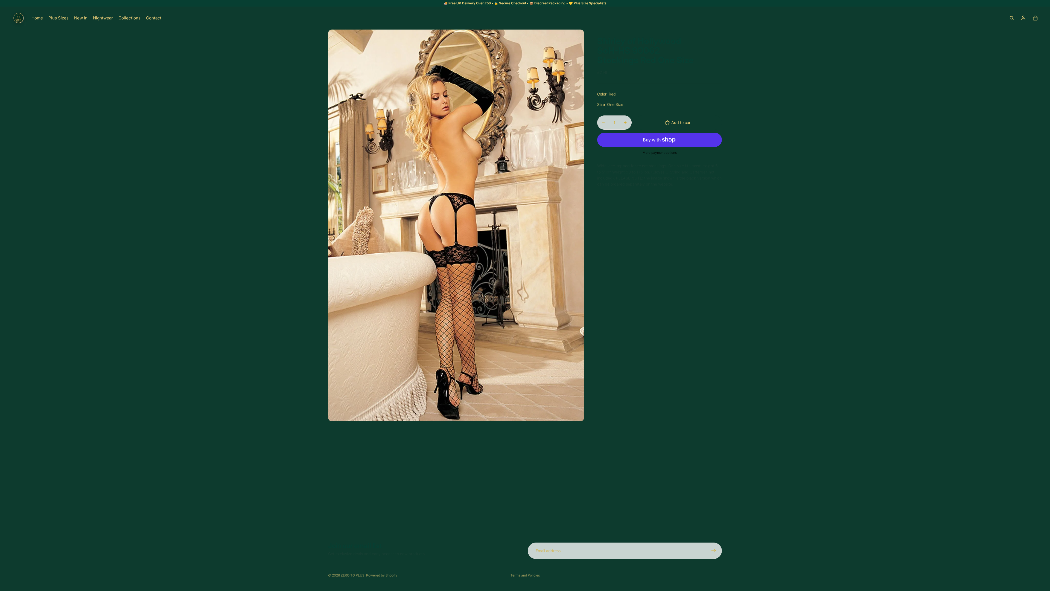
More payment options (660, 153)
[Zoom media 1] (456, 225)
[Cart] (1035, 18)
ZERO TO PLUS (352, 575)
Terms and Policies (525, 575)
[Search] (1012, 18)
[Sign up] (713, 551)
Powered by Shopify (381, 575)
